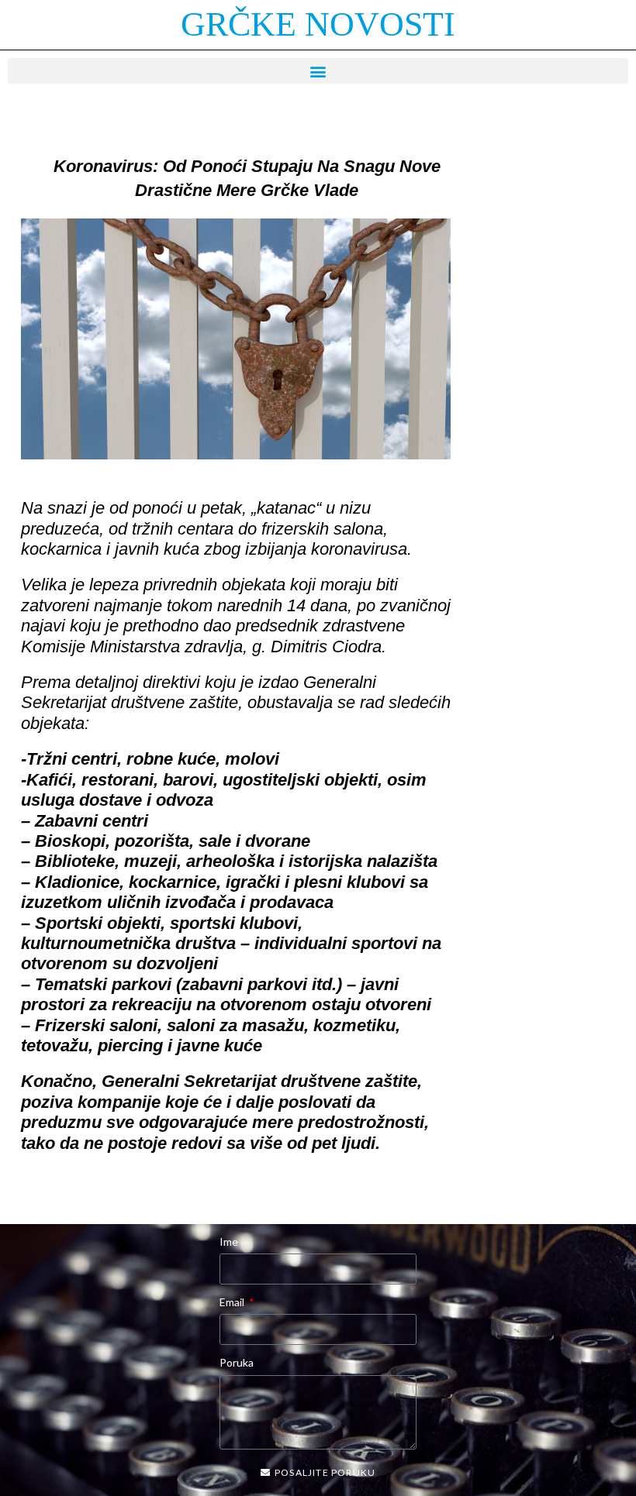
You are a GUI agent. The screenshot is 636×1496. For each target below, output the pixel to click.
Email (233, 1302)
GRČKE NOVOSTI (318, 24)
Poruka (236, 1362)
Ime (228, 1241)
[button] (318, 71)
